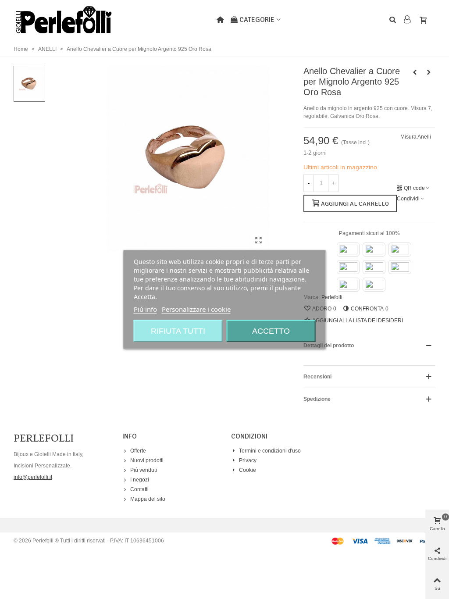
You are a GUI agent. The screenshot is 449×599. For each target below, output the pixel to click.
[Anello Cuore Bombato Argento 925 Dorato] (414, 72)
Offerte (138, 451)
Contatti (139, 489)
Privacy (248, 460)
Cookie (247, 470)
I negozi (139, 480)
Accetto (271, 331)
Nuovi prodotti (147, 460)
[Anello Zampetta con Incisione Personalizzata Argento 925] (428, 72)
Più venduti (143, 470)
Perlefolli (331, 297)
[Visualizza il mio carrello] (425, 20)
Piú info (145, 309)
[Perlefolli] (63, 19)
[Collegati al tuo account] (407, 20)
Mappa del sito (147, 499)
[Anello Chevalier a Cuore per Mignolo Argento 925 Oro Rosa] (258, 240)
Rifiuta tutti (178, 331)
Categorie (256, 19)
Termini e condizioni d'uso (270, 451)
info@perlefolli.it (33, 477)
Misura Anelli (415, 137)
